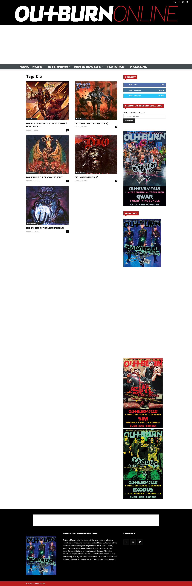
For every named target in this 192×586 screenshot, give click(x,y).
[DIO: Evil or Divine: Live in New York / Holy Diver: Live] (47, 100)
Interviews (58, 67)
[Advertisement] (96, 44)
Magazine (138, 67)
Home (24, 67)
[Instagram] (183, 2)
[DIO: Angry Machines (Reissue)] (96, 100)
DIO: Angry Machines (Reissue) (91, 123)
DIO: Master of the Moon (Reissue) (45, 228)
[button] (175, 2)
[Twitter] (187, 2)
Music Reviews (87, 67)
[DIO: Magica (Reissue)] (96, 154)
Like (162, 85)
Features (115, 67)
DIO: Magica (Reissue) (86, 177)
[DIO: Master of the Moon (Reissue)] (47, 205)
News (37, 67)
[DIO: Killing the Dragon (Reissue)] (47, 154)
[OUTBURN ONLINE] (96, 14)
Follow (161, 90)
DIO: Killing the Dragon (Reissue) (44, 177)
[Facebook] (179, 2)
